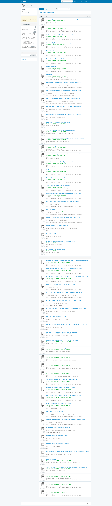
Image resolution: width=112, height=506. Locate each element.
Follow (88, 4)
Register (85, 1)
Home (23, 503)
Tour (81, 1)
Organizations (47, 9)
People (54, 9)
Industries (24, 59)
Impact (66, 9)
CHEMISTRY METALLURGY (29, 27)
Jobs (30, 503)
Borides (29, 55)
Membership (76, 1)
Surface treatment (29, 29)
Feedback (35, 503)
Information (61, 9)
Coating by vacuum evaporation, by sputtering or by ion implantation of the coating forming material (29, 48)
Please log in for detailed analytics (47, 12)
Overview (41, 9)
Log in (90, 1)
